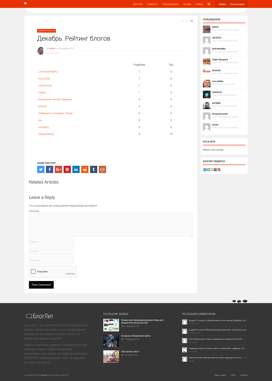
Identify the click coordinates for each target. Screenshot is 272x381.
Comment (34, 211)
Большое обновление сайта (135, 336)
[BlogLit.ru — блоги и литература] (39, 2)
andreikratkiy (219, 48)
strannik (216, 70)
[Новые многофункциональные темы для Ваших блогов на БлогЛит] (111, 330)
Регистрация (238, 4)
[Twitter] (40, 169)
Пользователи (170, 4)
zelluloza (217, 92)
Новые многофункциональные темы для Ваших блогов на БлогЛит (142, 321)
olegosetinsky (46, 134)
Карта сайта (220, 375)
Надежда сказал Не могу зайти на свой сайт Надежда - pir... (217, 348)
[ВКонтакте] (205, 169)
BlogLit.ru (45, 375)
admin (52, 48)
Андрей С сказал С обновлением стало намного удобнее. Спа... (218, 320)
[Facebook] (49, 169)
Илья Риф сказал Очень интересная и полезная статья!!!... (216, 339)
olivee (215, 124)
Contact (244, 375)
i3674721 (216, 38)
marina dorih (45, 85)
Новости (152, 4)
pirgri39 (42, 106)
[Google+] (58, 169)
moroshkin (217, 81)
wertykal (216, 103)
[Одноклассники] (211, 169)
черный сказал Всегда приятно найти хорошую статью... (216, 357)
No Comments (53, 53)
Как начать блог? (130, 351)
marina (42, 92)
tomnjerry (43, 127)
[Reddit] (84, 169)
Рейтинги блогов (46, 31)
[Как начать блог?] (111, 362)
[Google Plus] (218, 169)
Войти (223, 4)
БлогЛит (138, 4)
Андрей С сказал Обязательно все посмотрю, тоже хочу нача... (218, 330)
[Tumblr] (93, 169)
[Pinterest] (67, 169)
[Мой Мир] (215, 169)
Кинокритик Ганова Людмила (55, 99)
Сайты (199, 4)
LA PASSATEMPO (48, 71)
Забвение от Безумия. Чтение (55, 113)
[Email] (102, 169)
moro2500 (44, 78)
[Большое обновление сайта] (111, 346)
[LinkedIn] (76, 169)
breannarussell (220, 114)
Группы (187, 4)
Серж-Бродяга (220, 59)
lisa (40, 120)
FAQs (233, 375)
